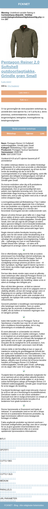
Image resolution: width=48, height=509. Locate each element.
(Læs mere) (6, 82)
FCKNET (24, 4)
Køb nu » (24, 100)
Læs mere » (24, 93)
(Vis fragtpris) (13, 86)
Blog (16, 505)
